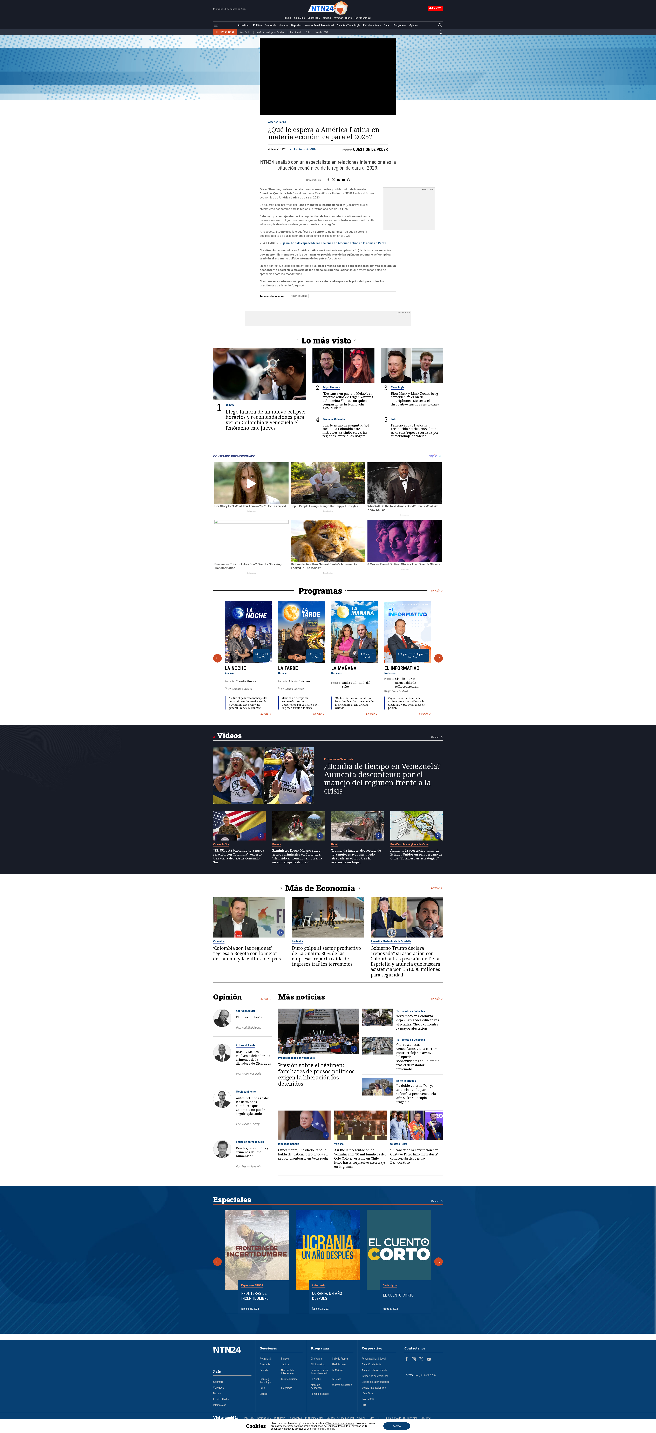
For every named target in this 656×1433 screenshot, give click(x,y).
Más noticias (301, 997)
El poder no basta (249, 1017)
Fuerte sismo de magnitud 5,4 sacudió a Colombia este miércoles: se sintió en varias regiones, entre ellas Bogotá (346, 430)
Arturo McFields (245, 1045)
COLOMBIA (299, 18)
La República (295, 1418)
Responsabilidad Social (374, 1358)
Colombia (218, 941)
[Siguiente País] (441, 33)
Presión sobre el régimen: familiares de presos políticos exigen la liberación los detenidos (316, 1074)
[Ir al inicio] (232, 1354)
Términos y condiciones (340, 1423)
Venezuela (218, 1387)
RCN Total (426, 1418)
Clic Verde (316, 1358)
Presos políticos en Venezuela (296, 1057)
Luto (393, 419)
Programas (399, 25)
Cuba (308, 32)
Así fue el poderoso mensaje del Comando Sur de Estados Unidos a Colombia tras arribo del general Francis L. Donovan (248, 702)
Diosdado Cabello (288, 1144)
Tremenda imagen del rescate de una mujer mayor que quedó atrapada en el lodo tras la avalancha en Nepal (356, 856)
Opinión (413, 25)
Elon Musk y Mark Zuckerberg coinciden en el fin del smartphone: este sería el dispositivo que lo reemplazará (415, 399)
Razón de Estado (320, 1393)
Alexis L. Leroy (250, 1124)
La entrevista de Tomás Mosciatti (319, 1372)
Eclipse (230, 404)
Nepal (334, 844)
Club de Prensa (340, 1358)
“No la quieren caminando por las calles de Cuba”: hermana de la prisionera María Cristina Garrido (354, 703)
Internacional (220, 1405)
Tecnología (397, 387)
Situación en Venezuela (250, 1141)
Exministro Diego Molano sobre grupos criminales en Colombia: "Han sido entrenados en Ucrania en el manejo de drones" (297, 856)
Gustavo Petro (398, 1144)
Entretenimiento (372, 25)
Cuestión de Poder (370, 149)
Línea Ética (367, 1393)
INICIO (287, 18)
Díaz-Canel (295, 32)
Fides (371, 1418)
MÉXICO (327, 18)
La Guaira (297, 941)
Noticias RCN (264, 1418)
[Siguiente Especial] (438, 1261)
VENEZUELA (314, 18)
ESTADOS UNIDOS (343, 18)
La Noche (235, 668)
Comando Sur (221, 844)
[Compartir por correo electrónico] (343, 180)
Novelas (361, 1418)
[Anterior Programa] (217, 658)
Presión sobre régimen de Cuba (409, 844)
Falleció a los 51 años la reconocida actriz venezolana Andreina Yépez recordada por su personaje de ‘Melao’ (415, 430)
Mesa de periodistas (317, 1386)
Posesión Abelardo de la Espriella (391, 941)
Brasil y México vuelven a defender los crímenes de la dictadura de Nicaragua (253, 1057)
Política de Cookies (323, 1428)
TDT (380, 1418)
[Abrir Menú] (216, 25)
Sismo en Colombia (334, 419)
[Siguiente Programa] (438, 658)
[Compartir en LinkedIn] (338, 180)
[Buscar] (440, 25)
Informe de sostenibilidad (375, 1376)
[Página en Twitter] (421, 1359)
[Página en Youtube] (429, 1359)
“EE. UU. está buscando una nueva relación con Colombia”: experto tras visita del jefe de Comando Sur (238, 856)
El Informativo (401, 668)
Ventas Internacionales (374, 1387)
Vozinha (339, 1144)
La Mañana (344, 668)
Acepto (397, 1426)
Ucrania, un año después (327, 1296)
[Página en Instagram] (414, 1359)
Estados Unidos (221, 1399)
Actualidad (244, 25)
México (217, 1393)
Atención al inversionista (374, 1370)
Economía (270, 25)
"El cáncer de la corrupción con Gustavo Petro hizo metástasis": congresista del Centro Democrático (414, 1156)
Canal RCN (248, 1418)
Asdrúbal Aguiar (245, 1010)
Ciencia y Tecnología (348, 25)
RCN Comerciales (314, 1418)
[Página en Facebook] (406, 1359)
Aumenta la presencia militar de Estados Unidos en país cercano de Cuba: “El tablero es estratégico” (416, 854)
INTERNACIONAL (363, 18)
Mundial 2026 (322, 32)
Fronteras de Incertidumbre (255, 1296)
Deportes (296, 25)
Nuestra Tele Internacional (319, 25)
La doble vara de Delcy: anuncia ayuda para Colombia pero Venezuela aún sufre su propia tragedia (416, 1094)
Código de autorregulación (376, 1381)
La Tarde (288, 668)
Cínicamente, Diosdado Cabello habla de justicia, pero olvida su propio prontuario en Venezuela (303, 1154)
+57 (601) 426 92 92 (425, 1375)
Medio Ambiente (246, 1091)
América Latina (277, 122)
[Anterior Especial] (217, 1261)
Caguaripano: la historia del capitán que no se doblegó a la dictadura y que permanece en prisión (406, 703)
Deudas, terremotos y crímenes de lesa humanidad (252, 1152)
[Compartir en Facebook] (328, 180)
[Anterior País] (441, 30)
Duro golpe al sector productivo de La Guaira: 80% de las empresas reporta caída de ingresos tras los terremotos (326, 956)
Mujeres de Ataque (342, 1385)
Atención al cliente (371, 1364)
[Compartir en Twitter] (333, 180)
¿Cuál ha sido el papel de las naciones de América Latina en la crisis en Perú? (334, 243)
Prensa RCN (368, 1399)
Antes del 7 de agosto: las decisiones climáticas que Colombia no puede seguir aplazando (252, 1106)
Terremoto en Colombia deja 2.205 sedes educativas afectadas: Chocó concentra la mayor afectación (417, 1022)
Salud (387, 25)
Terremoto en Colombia (410, 1011)
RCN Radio (279, 1418)
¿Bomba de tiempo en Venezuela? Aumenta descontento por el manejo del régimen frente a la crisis (300, 702)
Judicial (283, 25)
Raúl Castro (245, 32)
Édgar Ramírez (331, 387)
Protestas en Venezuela (338, 759)
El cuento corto (398, 1295)
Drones (276, 844)
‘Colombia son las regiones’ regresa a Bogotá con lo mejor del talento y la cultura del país (247, 954)
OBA (364, 1405)
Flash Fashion (339, 1364)
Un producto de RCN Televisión (401, 1418)
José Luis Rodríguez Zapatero (270, 32)
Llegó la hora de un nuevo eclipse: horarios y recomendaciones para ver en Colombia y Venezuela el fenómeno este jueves (265, 420)
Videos (229, 735)
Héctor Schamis (251, 1166)
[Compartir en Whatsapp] (348, 180)
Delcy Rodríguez (406, 1080)
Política (257, 25)
